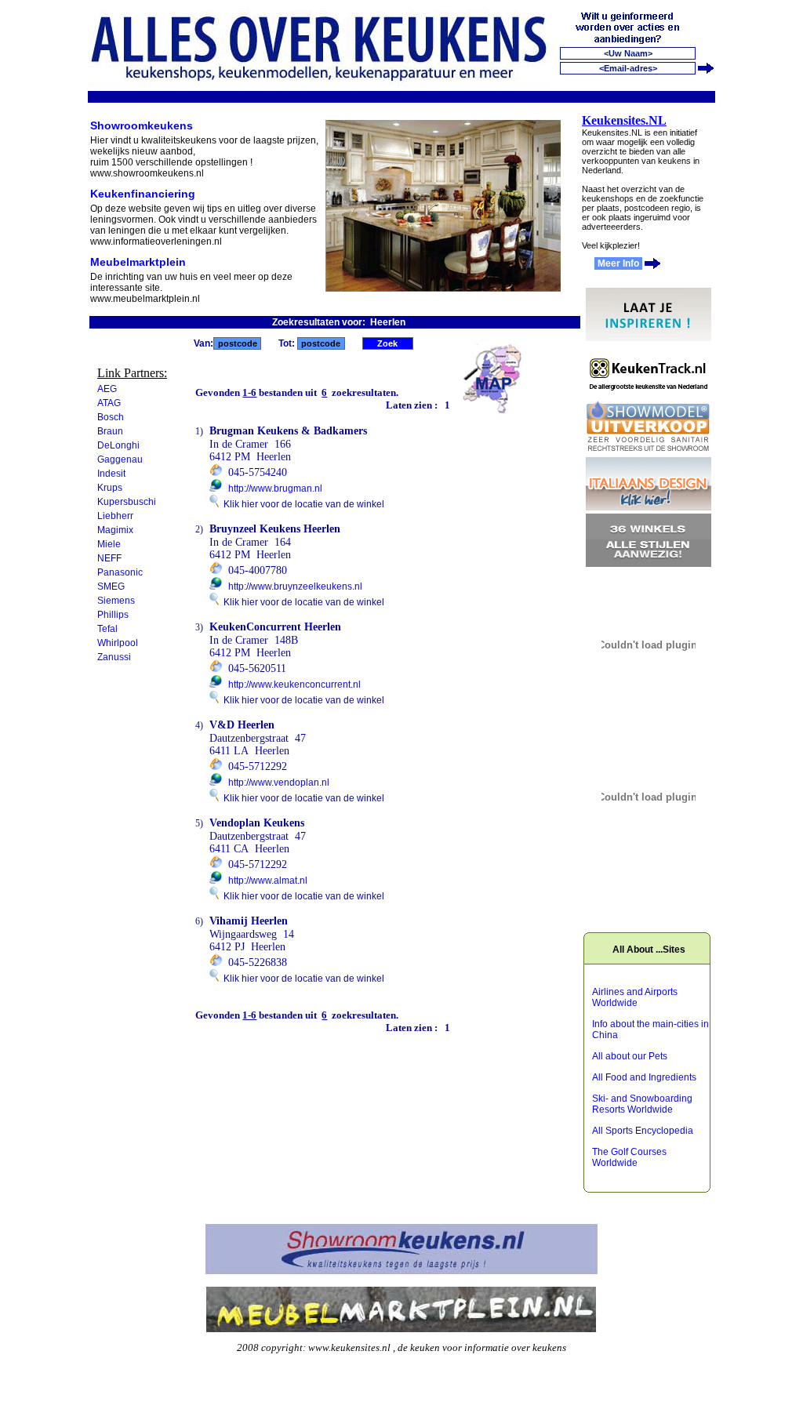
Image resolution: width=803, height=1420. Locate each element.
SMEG (111, 586)
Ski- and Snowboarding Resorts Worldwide (642, 1104)
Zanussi (114, 657)
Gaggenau (120, 459)
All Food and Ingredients (644, 1077)
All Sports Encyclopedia (642, 1130)
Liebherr (115, 515)
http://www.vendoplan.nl (278, 782)
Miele (109, 544)
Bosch (110, 417)
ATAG (109, 403)
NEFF (109, 558)
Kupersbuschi (126, 501)
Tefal (107, 628)
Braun (110, 431)
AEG (107, 388)
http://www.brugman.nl (275, 488)
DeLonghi (118, 445)
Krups (109, 487)
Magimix (115, 530)
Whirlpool (117, 642)
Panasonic (120, 572)
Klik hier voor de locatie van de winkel (301, 504)
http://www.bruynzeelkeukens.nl (295, 586)
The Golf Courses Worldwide (629, 1157)
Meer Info (618, 263)
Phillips (113, 614)
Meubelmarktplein (138, 262)
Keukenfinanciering (142, 193)
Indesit (111, 473)
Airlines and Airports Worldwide (635, 997)
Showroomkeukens (141, 125)
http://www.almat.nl (267, 880)
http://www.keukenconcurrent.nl (294, 684)
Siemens (116, 600)
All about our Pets (629, 1056)
